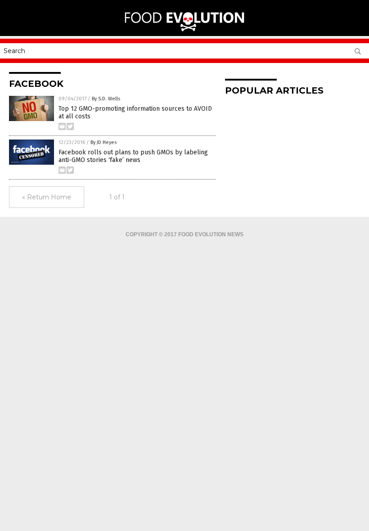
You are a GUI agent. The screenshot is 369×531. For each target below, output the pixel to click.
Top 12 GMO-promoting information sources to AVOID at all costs (135, 112)
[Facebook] (185, 30)
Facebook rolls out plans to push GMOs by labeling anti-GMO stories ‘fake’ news (133, 156)
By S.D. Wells (106, 99)
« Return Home (46, 197)
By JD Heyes (103, 142)
